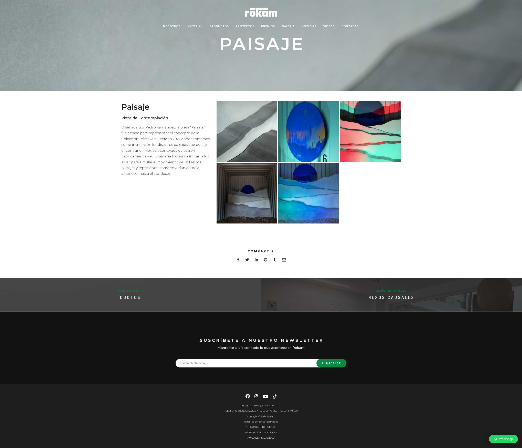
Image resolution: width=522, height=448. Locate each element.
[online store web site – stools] (247, 131)
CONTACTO (350, 26)
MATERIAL (194, 26)
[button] (503, 439)
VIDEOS (329, 26)
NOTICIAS (309, 26)
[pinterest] (265, 260)
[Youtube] (265, 397)
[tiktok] (274, 397)
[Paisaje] (370, 131)
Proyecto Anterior (130, 290)
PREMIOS (268, 26)
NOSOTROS (171, 26)
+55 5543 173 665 (247, 410)
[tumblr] (274, 260)
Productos (219, 26)
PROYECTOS (245, 26)
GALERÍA (288, 26)
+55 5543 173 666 (267, 410)
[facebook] (238, 260)
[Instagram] (256, 397)
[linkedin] (256, 260)
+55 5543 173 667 (288, 410)
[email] (284, 260)
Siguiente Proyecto (391, 290)
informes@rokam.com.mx (265, 405)
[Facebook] (248, 397)
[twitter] (247, 260)
